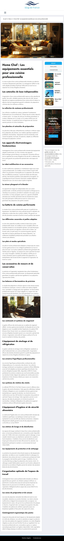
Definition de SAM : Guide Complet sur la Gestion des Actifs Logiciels (58, 91)
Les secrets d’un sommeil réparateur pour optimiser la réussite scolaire (58, 75)
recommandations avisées (51, 154)
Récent (53, 63)
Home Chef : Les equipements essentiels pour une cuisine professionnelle (58, 100)
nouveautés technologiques (52, 158)
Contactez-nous (37, 538)
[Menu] (5, 13)
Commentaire (53, 70)
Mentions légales (26, 538)
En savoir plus (53, 136)
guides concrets (49, 152)
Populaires (53, 66)
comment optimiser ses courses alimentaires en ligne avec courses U (58, 83)
